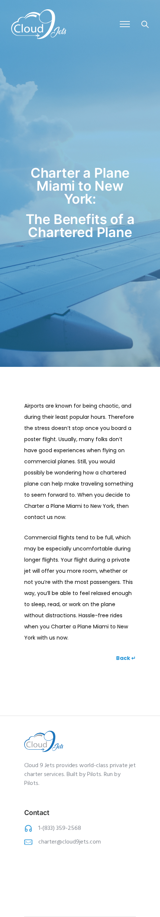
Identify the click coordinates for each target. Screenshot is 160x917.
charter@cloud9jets (63, 842)
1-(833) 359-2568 (59, 828)
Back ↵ (126, 658)
